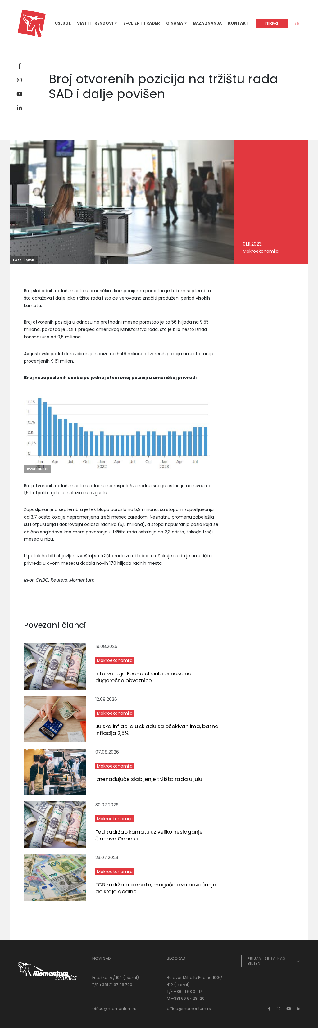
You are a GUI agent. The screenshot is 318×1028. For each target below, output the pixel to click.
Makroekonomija (115, 660)
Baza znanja (207, 23)
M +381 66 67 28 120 (186, 998)
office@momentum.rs (114, 1008)
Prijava (271, 23)
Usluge (63, 23)
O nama (174, 23)
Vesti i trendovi (95, 23)
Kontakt (238, 23)
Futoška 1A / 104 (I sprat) (115, 977)
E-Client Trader (141, 23)
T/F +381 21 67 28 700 (112, 984)
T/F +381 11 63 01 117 (184, 991)
